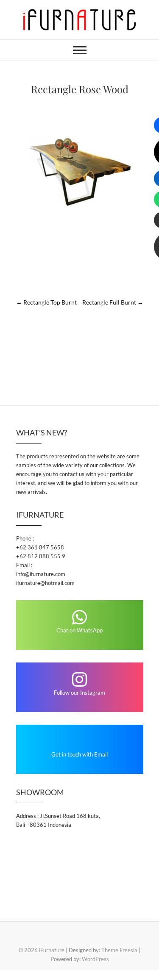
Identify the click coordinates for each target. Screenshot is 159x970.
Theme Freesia (119, 950)
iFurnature (51, 950)
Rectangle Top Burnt (46, 302)
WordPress (95, 959)
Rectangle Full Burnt (112, 302)
